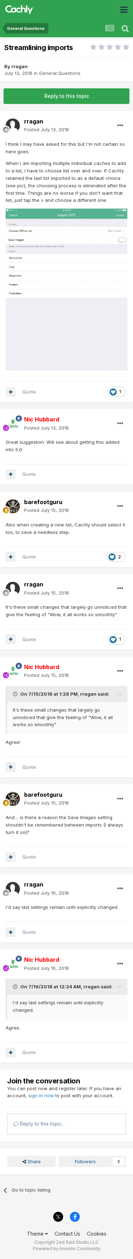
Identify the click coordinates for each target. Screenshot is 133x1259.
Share (33, 1161)
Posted (46, 129)
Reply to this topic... (41, 1124)
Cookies (96, 1234)
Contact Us (67, 1234)
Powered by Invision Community (66, 1248)
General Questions (60, 73)
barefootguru (43, 502)
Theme (36, 1234)
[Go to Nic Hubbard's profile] (13, 424)
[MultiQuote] (11, 392)
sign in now (41, 1095)
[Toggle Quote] (16, 694)
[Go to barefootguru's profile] (13, 506)
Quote (29, 391)
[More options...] (120, 125)
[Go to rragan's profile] (13, 125)
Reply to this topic (66, 96)
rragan (19, 66)
